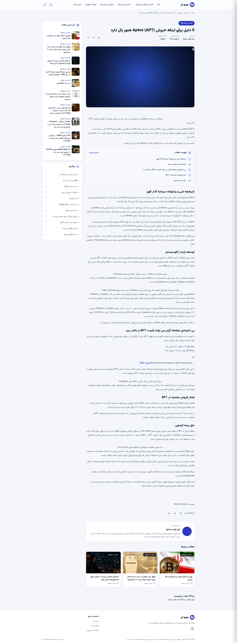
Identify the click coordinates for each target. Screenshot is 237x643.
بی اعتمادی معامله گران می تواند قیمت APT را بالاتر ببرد (164, 169)
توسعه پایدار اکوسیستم (177, 164)
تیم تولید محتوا (189, 39)
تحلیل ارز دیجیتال (107, 4)
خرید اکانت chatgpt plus (61, 204)
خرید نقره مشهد (61, 210)
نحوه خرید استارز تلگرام (61, 222)
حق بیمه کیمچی (180, 180)
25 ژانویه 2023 (146, 363)
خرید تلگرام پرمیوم (61, 234)
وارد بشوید (172, 599)
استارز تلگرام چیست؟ (61, 228)
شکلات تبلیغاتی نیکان (61, 192)
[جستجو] (50, 4)
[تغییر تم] (44, 4)
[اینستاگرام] (192, 628)
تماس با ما (95, 625)
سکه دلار (191, 346)
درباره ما (96, 621)
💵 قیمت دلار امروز (61, 180)
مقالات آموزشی (90, 4)
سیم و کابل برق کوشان (61, 174)
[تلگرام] (93, 37)
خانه (158, 4)
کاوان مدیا (45, 639)
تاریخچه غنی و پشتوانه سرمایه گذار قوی (171, 159)
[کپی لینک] (99, 37)
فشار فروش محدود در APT (175, 175)
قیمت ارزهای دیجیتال (144, 4)
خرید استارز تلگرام (61, 186)
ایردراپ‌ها (77, 4)
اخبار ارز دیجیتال (124, 4)
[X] (88, 37)
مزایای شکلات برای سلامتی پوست (61, 216)
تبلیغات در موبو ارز (92, 630)
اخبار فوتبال (61, 198)
